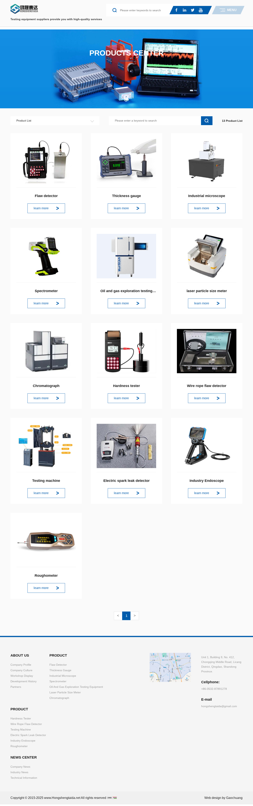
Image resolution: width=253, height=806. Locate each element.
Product (58, 657)
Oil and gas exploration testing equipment (76, 688)
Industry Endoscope (207, 482)
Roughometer (46, 577)
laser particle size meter (207, 292)
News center (23, 759)
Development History (23, 682)
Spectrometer (46, 292)
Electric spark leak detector (126, 482)
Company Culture (21, 671)
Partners (15, 688)
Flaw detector (46, 197)
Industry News (19, 773)
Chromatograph (46, 387)
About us (19, 657)
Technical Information (23, 779)
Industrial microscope (206, 197)
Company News (20, 767)
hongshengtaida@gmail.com (219, 707)
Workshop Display (21, 677)
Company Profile (20, 665)
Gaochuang (234, 799)
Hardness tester (126, 387)
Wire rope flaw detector (206, 387)
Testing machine (46, 482)
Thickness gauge (126, 197)
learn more (41, 209)
